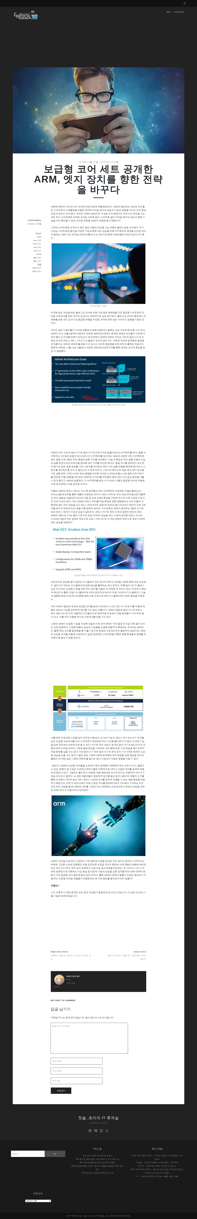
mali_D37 (37, 247)
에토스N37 (36, 268)
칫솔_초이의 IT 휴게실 (98, 1118)
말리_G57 (37, 261)
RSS (169, 12)
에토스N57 (36, 271)
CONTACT (179, 12)
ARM (39, 237)
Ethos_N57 (37, 244)
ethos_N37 (37, 240)
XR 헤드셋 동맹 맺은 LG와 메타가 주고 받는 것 (97, 1159)
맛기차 (141, 1166)
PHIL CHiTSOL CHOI (64, 983)
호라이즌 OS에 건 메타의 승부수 (98, 1156)
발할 (39, 265)
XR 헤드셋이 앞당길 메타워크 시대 (98, 1173)
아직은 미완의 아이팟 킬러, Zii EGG (161, 1162)
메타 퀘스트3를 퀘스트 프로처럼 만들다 (97, 1162)
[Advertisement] (98, 47)
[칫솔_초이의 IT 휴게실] (26, 18)
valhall (38, 254)
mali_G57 (37, 251)
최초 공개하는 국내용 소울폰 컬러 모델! (160, 1176)
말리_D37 (37, 258)
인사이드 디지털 (110, 162)
